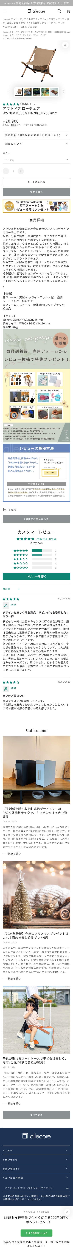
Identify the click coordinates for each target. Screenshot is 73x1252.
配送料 (13, 125)
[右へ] (64, 92)
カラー (6, 153)
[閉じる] (67, 1212)
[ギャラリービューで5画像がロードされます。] (54, 92)
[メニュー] (4, 11)
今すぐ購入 (36, 191)
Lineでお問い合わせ (36, 518)
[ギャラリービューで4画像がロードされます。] (45, 92)
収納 (9, 22)
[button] (59, 11)
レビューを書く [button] (36, 576)
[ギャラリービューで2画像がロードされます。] (28, 92)
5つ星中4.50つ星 (46, 539)
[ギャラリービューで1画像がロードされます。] (19, 92)
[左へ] (9, 92)
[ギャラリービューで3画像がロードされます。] (36, 92)
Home (6, 19)
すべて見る (36, 1114)
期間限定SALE (21, 22)
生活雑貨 (35, 22)
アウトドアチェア (33, 19)
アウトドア (17, 19)
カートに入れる (37, 181)
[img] (11, 599)
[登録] (68, 1188)
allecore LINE (36, 1232)
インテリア (50, 19)
